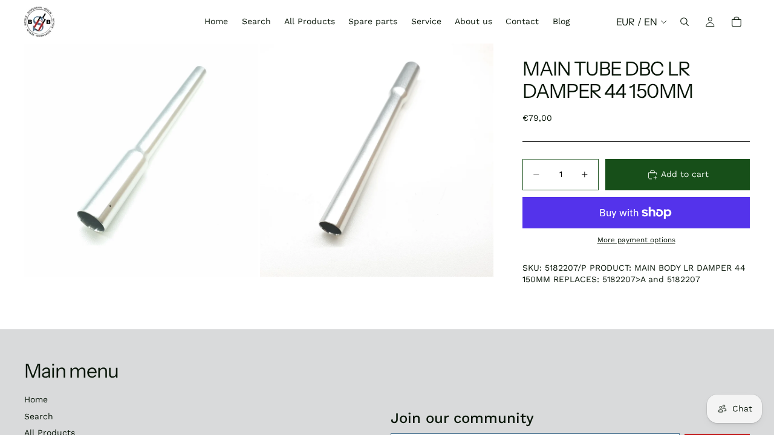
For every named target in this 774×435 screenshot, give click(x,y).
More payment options (636, 240)
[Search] (684, 21)
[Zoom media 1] (141, 160)
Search (38, 416)
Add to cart (685, 174)
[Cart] (736, 21)
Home (36, 399)
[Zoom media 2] (376, 160)
